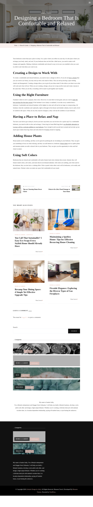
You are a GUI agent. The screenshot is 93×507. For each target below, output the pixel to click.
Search (15, 327)
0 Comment (46, 35)
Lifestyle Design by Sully (33, 489)
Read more (39, 251)
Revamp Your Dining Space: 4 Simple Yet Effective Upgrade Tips (28, 292)
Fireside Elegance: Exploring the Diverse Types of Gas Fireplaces (63, 291)
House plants (64, 143)
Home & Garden (46, 13)
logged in (25, 317)
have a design (73, 78)
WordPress (52, 492)
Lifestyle (29, 234)
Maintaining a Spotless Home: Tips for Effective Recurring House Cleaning (62, 239)
